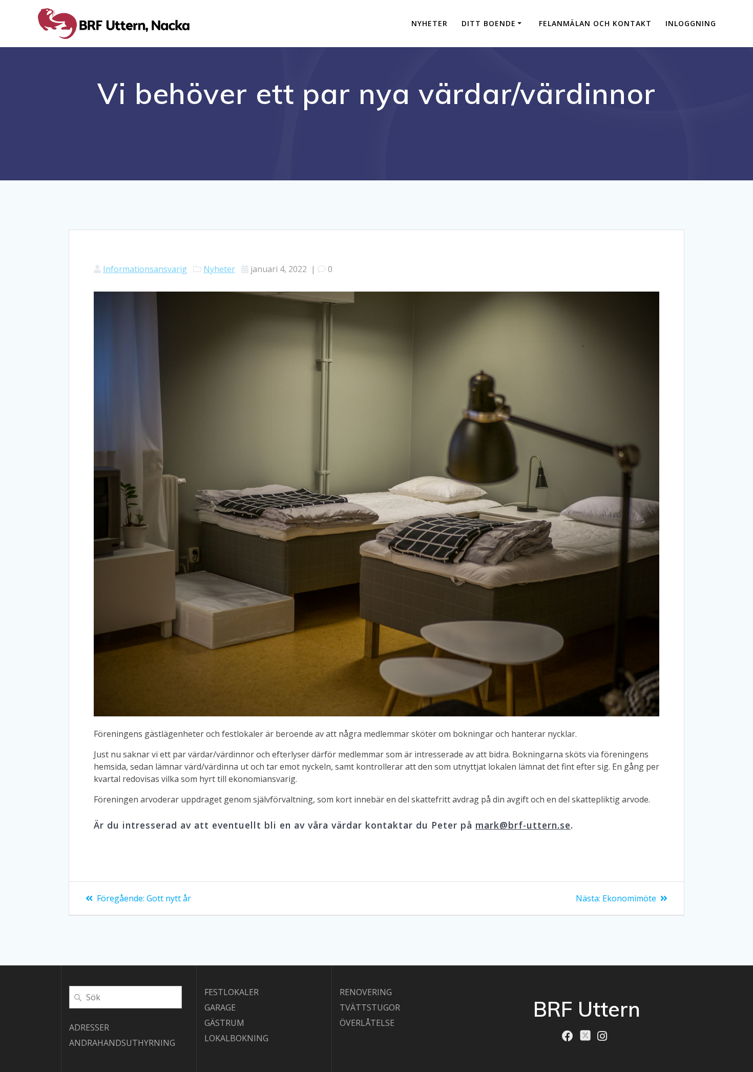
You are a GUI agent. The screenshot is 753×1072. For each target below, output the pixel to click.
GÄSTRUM (224, 1022)
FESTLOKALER (231, 992)
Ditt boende (489, 23)
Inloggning (690, 23)
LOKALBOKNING (236, 1038)
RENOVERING (366, 992)
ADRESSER (89, 1027)
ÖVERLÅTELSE (367, 1022)
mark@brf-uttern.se (523, 825)
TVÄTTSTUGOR (370, 1007)
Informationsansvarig (145, 269)
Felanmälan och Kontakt (595, 23)
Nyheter (429, 23)
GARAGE (220, 1007)
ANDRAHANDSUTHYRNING (122, 1042)
